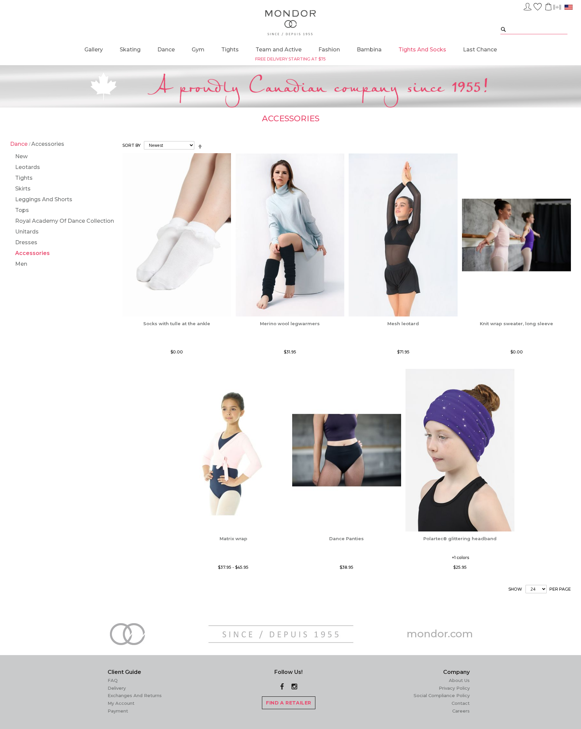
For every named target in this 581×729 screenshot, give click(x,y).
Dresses (26, 242)
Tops (22, 210)
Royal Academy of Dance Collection (64, 221)
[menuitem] (93, 49)
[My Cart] (547, 7)
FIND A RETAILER (288, 703)
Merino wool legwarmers (290, 323)
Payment (118, 711)
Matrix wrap (233, 538)
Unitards (27, 231)
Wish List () (538, 5)
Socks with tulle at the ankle (176, 323)
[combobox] (534, 29)
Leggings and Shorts (43, 199)
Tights (24, 178)
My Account (121, 703)
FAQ (113, 680)
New (21, 156)
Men (21, 264)
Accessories (32, 253)
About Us (459, 680)
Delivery (117, 688)
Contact (461, 703)
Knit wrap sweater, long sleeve (516, 323)
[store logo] (290, 23)
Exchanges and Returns (135, 695)
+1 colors (460, 557)
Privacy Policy (454, 688)
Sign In (527, 5)
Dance (19, 144)
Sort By (131, 145)
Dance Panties (346, 538)
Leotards (27, 167)
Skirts (23, 188)
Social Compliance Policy (442, 695)
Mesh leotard (403, 323)
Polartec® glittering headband (460, 538)
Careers (461, 711)
